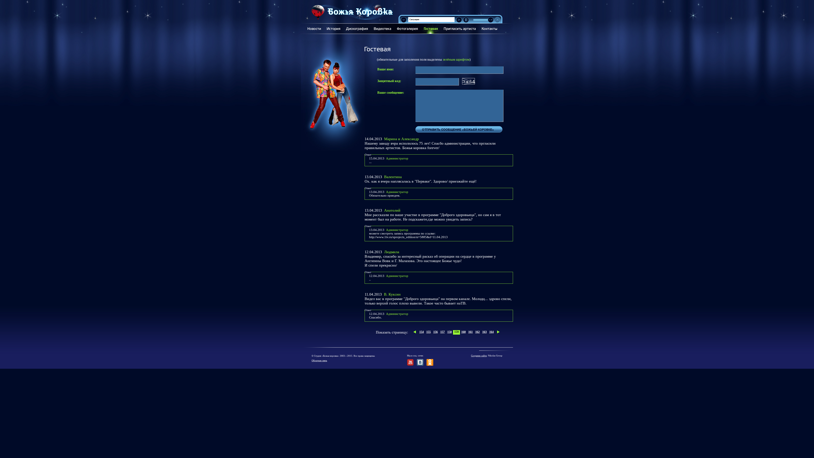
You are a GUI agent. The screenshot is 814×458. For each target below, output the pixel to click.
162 (477, 332)
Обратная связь (319, 360)
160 (463, 332)
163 (484, 332)
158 (449, 332)
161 (470, 332)
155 (428, 332)
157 (442, 332)
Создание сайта (479, 355)
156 (435, 332)
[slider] (490, 20)
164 (491, 332)
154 (421, 332)
